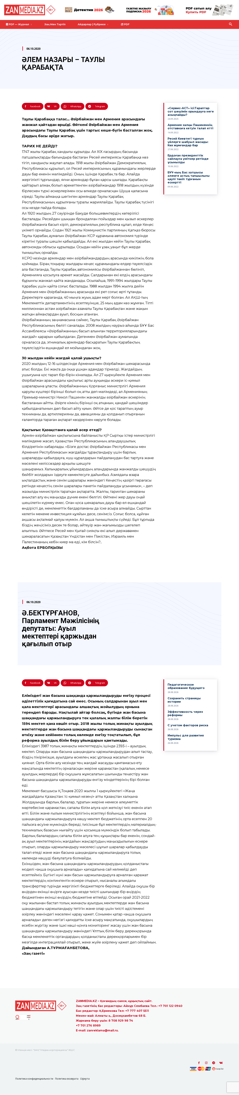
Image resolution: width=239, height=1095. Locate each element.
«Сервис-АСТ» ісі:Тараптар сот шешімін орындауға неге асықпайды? (191, 111)
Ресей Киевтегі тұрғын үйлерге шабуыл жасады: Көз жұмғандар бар (188, 142)
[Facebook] (199, 1063)
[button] (230, 24)
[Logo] (30, 10)
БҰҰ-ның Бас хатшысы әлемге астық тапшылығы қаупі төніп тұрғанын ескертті (189, 177)
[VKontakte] (221, 1063)
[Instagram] (206, 1063)
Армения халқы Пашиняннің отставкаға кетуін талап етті (190, 126)
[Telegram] (213, 1063)
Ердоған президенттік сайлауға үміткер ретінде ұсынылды (188, 159)
